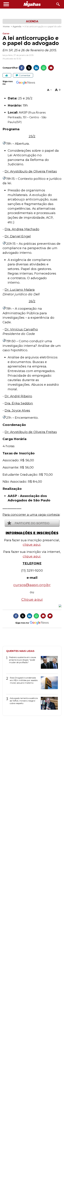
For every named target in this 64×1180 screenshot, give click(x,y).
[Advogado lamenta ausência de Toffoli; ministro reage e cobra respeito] (48, 704)
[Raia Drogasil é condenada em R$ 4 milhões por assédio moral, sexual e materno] (48, 684)
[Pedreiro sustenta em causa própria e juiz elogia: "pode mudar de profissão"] (48, 663)
